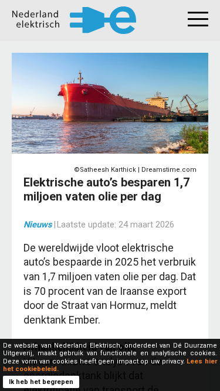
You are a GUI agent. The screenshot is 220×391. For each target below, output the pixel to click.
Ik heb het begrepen (41, 382)
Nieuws (37, 224)
